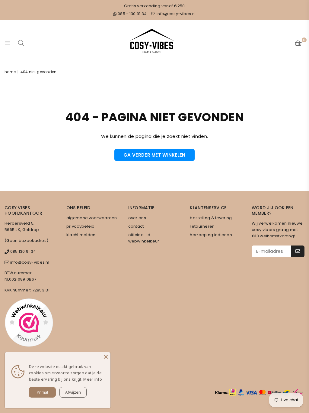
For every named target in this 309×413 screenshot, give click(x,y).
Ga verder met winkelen (154, 155)
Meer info (92, 379)
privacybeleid (80, 226)
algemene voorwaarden (91, 218)
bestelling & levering (211, 218)
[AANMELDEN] (297, 251)
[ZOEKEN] (21, 43)
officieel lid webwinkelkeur (143, 238)
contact (136, 226)
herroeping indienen (211, 235)
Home (10, 71)
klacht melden (81, 235)
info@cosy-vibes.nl (176, 14)
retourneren (202, 226)
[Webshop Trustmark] (29, 323)
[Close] (106, 357)
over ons (137, 218)
